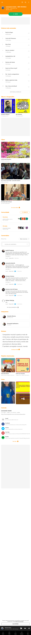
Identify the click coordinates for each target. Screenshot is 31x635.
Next (25, 628)
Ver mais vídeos (14, 207)
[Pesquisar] (25, 2)
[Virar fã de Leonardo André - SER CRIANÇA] (22, 2)
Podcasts (21, 633)
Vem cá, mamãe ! (9, 50)
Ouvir (16, 14)
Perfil (9, 633)
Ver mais (15, 441)
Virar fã (25, 212)
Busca (15, 633)
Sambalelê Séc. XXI (10, 56)
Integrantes (4, 311)
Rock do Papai (9, 32)
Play (21, 628)
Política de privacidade (19, 621)
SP (16, 8)
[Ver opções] (28, 2)
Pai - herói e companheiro (12, 74)
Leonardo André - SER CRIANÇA (16, 7)
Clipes (3, 139)
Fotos (3, 379)
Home (3, 633)
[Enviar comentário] (27, 244)
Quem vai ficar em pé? (11, 68)
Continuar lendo (15, 349)
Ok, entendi (15, 623)
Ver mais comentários (12, 307)
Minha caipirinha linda (11, 80)
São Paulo (12, 8)
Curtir (7, 258)
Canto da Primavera (10, 38)
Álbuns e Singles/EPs (7, 96)
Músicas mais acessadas (8, 28)
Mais (28, 633)
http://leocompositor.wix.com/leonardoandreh (13, 414)
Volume (29, 628)
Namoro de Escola (10, 62)
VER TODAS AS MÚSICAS (15, 91)
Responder (11, 258)
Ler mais (7, 256)
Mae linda (8, 44)
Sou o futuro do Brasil (11, 86)
